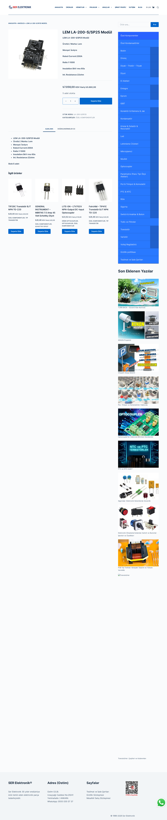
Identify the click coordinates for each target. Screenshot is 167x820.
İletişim (132, 7)
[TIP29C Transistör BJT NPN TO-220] (20, 190)
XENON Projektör (124, 340)
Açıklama (49, 129)
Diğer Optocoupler (70, 221)
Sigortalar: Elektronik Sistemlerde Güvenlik (134, 501)
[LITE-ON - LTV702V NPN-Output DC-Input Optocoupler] (73, 190)
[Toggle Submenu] (154, 50)
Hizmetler (80, 7)
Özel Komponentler (85, 118)
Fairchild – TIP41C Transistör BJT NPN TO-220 (98, 209)
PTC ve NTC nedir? (125, 469)
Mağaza (21, 23)
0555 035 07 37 (65, 801)
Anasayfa (59, 7)
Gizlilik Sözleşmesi (95, 795)
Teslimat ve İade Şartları (98, 791)
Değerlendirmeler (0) (66, 129)
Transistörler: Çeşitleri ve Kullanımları (132, 758)
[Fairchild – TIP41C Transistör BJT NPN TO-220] (100, 190)
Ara (154, 24)
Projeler (93, 7)
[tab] (49, 129)
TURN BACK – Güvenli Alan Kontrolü (131, 307)
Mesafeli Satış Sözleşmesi (98, 798)
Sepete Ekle (96, 101)
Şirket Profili (120, 7)
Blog (140, 7)
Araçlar (106, 7)
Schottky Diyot (41, 226)
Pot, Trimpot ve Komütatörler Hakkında (132, 405)
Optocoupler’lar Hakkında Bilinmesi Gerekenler (135, 437)
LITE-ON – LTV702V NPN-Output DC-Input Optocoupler (73, 209)
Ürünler (69, 7)
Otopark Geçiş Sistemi (126, 373)
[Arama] (158, 7)
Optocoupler (67, 223)
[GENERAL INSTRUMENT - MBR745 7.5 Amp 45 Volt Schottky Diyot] (46, 190)
